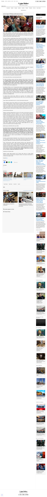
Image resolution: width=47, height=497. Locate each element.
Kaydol (12, 1)
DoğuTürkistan (23, 10)
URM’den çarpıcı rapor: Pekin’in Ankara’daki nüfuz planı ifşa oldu (40, 412)
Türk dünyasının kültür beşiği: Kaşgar (41, 375)
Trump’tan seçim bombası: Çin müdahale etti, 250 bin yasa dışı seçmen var (40, 471)
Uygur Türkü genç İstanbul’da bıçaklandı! (8, 204)
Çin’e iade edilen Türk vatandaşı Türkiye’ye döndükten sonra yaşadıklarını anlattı (40, 301)
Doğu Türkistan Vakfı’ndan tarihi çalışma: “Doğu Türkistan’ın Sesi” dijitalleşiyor (40, 349)
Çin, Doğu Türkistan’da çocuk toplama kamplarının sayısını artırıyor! (28, 178)
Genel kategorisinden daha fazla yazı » (28, 190)
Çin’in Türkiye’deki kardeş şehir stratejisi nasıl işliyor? (40, 423)
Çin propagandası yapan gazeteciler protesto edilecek (41, 313)
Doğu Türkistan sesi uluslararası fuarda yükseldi (41, 263)
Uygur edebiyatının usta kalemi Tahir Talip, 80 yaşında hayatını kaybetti (41, 361)
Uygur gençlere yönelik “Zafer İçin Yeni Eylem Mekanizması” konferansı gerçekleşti (26, 205)
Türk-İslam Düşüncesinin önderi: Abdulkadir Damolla (41, 289)
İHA (6, 157)
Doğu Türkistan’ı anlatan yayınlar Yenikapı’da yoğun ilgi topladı (40, 239)
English (17, 1)
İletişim (6, 1)
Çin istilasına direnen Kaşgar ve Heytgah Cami (41, 397)
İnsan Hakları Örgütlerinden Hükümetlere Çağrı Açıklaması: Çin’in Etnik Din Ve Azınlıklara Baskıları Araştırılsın (7, 179)
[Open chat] (2, 495)
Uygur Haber (23, 3)
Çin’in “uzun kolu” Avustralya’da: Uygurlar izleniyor (40, 460)
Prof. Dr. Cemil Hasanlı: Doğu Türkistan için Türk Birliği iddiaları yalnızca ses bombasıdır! (41, 274)
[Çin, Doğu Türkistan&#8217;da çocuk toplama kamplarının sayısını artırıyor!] (28, 174)
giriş (14, 1)
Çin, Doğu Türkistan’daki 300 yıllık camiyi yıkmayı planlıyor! (41, 386)
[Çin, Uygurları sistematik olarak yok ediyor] (18, 174)
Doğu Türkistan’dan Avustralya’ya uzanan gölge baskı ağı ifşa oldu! (40, 251)
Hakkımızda (9, 1)
